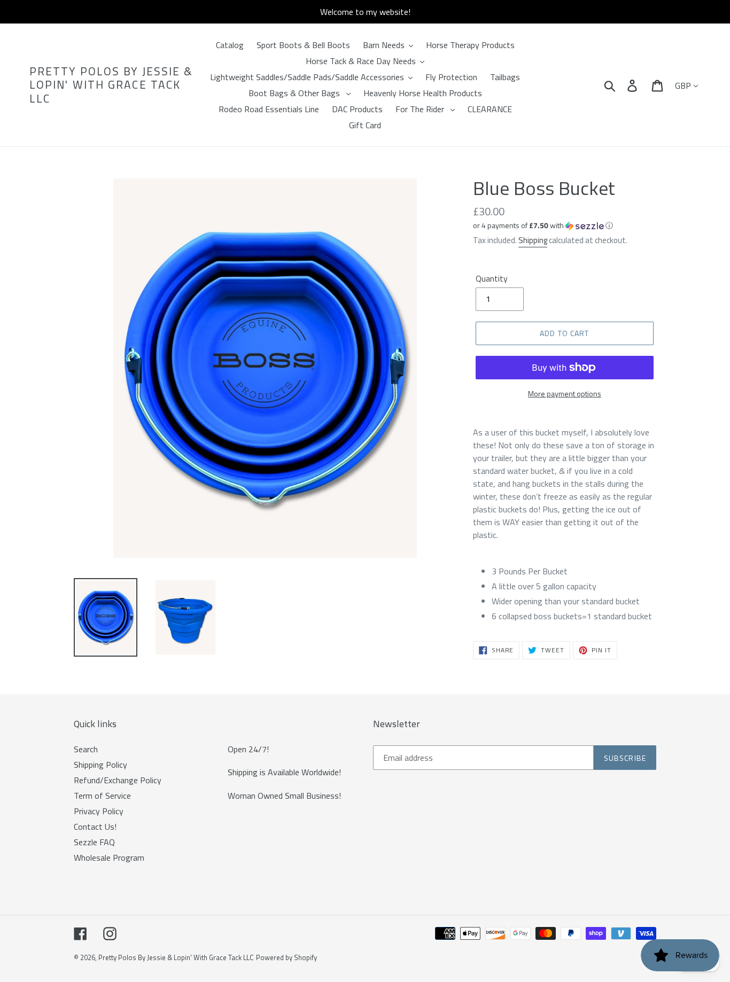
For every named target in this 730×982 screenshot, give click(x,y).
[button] (564, 225)
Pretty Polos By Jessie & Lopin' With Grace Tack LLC (111, 85)
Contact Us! (95, 826)
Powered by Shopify (286, 957)
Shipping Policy (100, 764)
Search (86, 749)
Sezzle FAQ (94, 842)
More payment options (564, 393)
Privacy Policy (98, 811)
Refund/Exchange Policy (117, 780)
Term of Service (102, 795)
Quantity (492, 278)
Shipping (532, 240)
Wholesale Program (109, 857)
